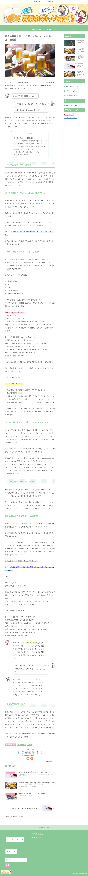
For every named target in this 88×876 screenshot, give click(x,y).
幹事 (25, 744)
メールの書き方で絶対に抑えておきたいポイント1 (31, 141)
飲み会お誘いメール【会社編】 (23, 138)
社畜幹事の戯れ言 (71, 95)
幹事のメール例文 (11, 744)
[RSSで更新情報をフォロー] (31, 758)
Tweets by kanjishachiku (71, 105)
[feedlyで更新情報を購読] (27, 758)
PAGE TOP (44, 827)
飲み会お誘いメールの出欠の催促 (24, 149)
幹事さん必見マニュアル (73, 86)
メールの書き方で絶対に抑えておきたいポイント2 (31, 143)
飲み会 (29, 744)
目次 (27, 133)
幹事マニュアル (36, 838)
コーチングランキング (70, 118)
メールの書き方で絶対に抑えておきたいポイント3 (31, 146)
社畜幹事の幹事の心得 (21, 155)
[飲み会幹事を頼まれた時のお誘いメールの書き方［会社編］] (26, 752)
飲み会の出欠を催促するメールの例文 (28, 152)
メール (19, 744)
